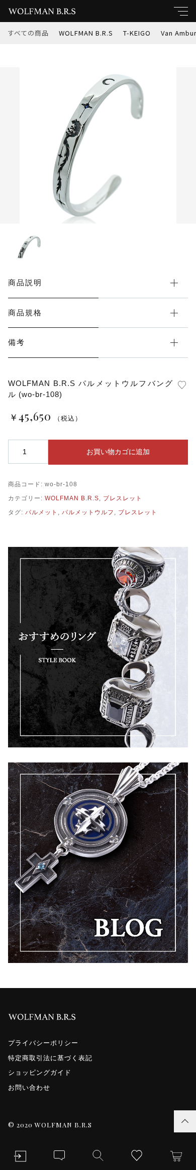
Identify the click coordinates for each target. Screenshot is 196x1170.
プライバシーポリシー (43, 1043)
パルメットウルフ (88, 512)
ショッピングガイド (39, 1072)
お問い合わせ (29, 1087)
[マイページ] (20, 1156)
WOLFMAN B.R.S (86, 33)
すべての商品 (28, 33)
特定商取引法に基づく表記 (50, 1058)
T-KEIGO (137, 33)
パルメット (41, 512)
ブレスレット (122, 498)
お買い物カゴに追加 (118, 452)
